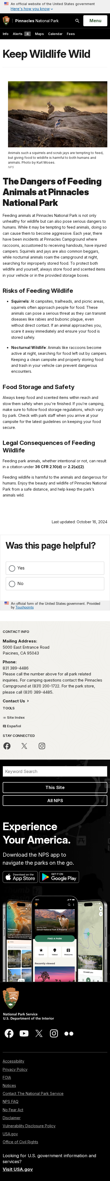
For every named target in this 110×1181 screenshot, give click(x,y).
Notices (9, 1085)
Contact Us (14, 700)
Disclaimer (12, 1117)
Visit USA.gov (18, 1169)
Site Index (15, 717)
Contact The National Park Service (33, 1093)
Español (13, 726)
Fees (71, 34)
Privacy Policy (15, 1069)
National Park (37, 21)
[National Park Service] (6, 20)
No (20, 583)
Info (6, 34)
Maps (39, 34)
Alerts (21, 34)
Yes (21, 568)
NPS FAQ (10, 1101)
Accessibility (13, 1061)
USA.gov (10, 1134)
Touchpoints (24, 607)
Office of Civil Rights (20, 1142)
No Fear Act (13, 1109)
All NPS (55, 800)
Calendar (55, 34)
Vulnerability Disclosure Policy (29, 1126)
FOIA (7, 1077)
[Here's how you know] (55, 6)
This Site (55, 787)
